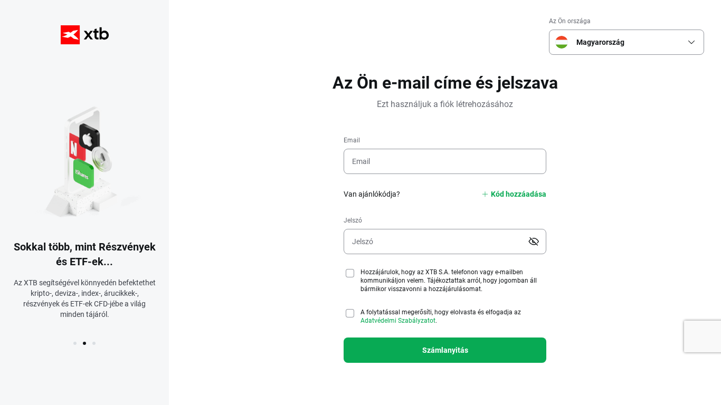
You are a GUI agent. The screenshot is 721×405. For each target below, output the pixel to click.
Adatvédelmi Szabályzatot (397, 320)
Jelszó (353, 220)
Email (352, 140)
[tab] (75, 343)
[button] (691, 42)
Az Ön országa (570, 21)
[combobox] (624, 42)
